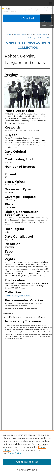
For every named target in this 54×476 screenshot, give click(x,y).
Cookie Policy (14, 453)
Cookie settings (27, 469)
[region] (27, 453)
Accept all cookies (27, 461)
